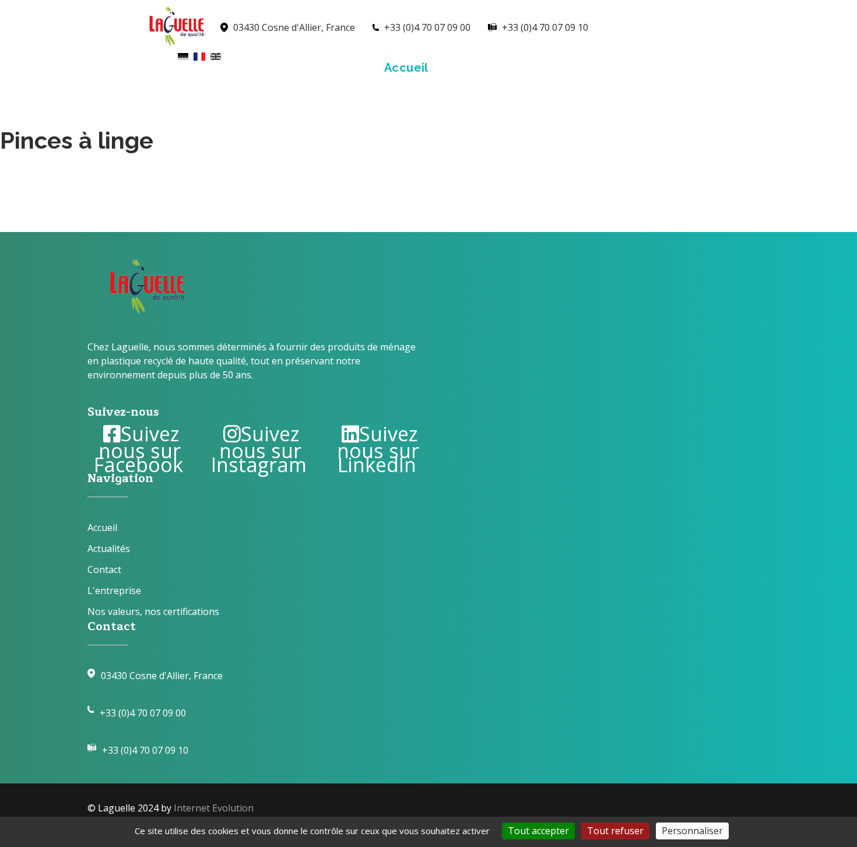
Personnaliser (692, 830)
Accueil (406, 68)
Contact (753, 68)
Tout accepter (538, 830)
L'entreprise (114, 590)
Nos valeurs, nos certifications (153, 611)
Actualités (674, 68)
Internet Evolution (214, 808)
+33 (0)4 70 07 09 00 (143, 713)
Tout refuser (615, 830)
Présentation (492, 68)
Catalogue (587, 68)
